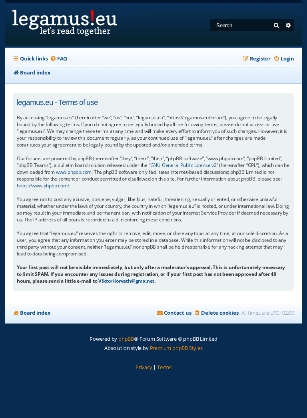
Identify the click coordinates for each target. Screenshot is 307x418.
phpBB (126, 338)
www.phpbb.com (74, 172)
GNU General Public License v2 (183, 165)
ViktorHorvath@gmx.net (126, 280)
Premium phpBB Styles (176, 348)
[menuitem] (58, 58)
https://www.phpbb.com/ (43, 185)
